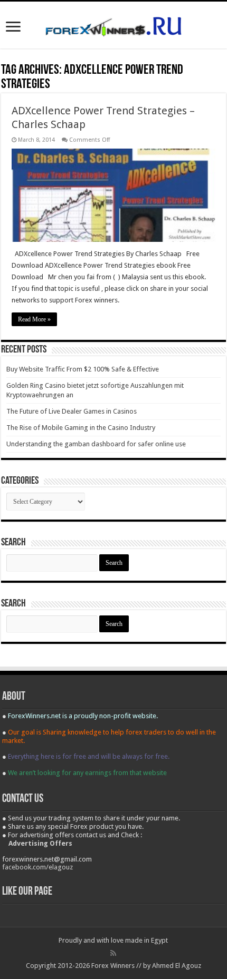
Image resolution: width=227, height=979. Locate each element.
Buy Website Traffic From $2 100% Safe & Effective (82, 369)
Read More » (34, 319)
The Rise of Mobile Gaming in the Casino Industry (80, 428)
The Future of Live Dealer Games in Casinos (71, 411)
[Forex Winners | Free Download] (113, 24)
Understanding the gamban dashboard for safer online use (96, 444)
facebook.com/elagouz (37, 867)
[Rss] (113, 953)
